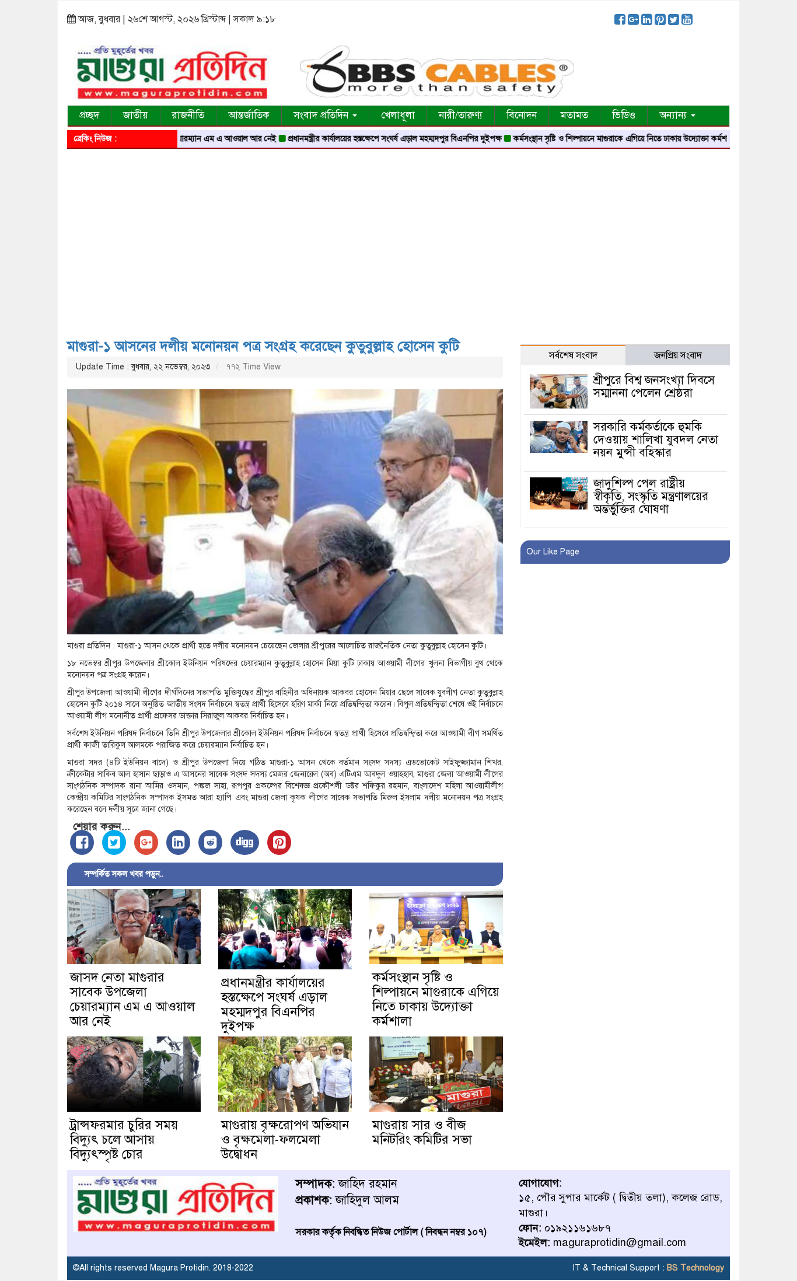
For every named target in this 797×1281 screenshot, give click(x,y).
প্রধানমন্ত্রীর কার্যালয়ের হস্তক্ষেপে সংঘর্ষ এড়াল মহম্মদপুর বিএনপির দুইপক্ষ (362, 139)
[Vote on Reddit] (210, 842)
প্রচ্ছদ (89, 115)
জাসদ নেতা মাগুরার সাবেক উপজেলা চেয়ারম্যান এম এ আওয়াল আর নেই (132, 999)
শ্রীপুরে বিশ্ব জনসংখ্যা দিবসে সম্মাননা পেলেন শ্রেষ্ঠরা (654, 386)
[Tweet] (114, 842)
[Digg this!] (244, 842)
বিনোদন (521, 115)
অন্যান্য (674, 115)
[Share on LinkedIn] (178, 842)
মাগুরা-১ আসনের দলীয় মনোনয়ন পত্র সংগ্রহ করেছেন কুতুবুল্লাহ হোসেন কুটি (263, 346)
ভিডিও (623, 115)
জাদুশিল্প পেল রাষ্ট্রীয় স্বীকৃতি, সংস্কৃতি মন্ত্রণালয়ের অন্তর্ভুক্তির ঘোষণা (650, 496)
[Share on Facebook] (82, 842)
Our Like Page (552, 552)
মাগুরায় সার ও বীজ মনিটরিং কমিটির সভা (422, 1132)
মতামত (574, 115)
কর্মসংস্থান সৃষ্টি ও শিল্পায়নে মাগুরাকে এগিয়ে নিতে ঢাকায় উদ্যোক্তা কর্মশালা (591, 139)
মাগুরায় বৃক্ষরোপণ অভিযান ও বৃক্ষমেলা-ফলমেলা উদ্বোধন (285, 1139)
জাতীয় (135, 115)
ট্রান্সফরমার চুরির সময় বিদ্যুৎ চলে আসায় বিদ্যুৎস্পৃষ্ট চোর (124, 1139)
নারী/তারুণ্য (461, 115)
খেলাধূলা (398, 115)
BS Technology (694, 1268)
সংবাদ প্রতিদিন (322, 115)
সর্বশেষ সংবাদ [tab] (573, 355)
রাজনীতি (188, 115)
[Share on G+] (146, 842)
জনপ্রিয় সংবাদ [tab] (678, 355)
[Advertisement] (398, 239)
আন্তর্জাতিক (249, 115)
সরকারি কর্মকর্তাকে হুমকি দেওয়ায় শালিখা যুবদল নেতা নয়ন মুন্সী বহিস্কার (655, 440)
